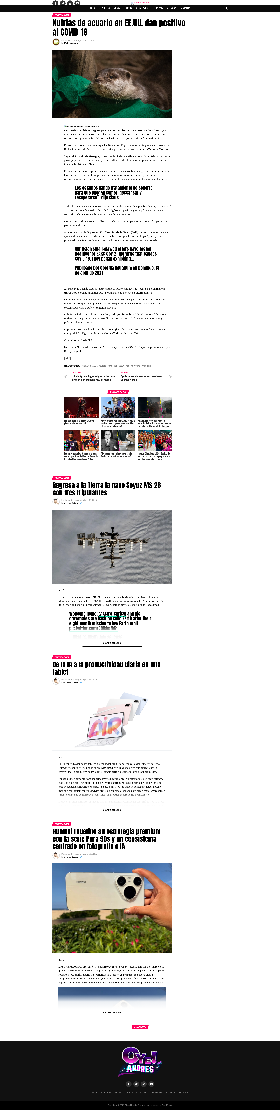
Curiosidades (142, 8)
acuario (87, 366)
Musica (117, 8)
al (94, 366)
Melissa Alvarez (72, 43)
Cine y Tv (128, 8)
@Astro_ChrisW (112, 613)
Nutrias (136, 366)
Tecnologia (157, 8)
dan (110, 366)
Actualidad (104, 8)
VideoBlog (171, 8)
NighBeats (185, 8)
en (128, 366)
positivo (147, 366)
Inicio (92, 8)
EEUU (122, 366)
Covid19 (102, 366)
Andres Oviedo (71, 503)
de (116, 366)
